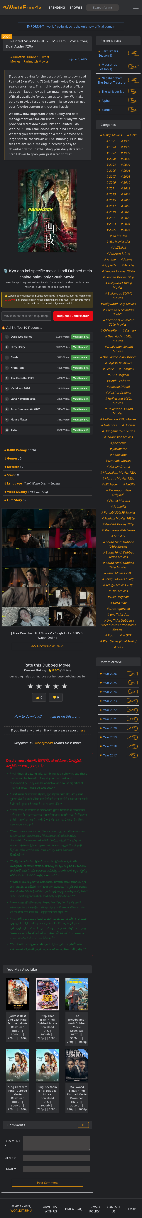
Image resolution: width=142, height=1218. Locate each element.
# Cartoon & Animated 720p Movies (119, 322)
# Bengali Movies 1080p (118, 271)
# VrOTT (125, 635)
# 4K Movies (118, 236)
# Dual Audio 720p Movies (118, 357)
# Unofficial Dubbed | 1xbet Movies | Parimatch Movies (29, 59)
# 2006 (126, 171)
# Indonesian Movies (118, 437)
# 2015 (111, 200)
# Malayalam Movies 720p (118, 472)
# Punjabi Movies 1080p (118, 518)
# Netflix (129, 484)
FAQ (79, 1209)
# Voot (110, 635)
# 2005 (111, 171)
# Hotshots (109, 425)
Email (10, 1169)
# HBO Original (118, 375)
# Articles (128, 265)
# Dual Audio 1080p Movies (119, 338)
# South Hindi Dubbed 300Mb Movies (119, 554)
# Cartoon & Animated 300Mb (119, 312)
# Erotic (108, 369)
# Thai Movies (118, 591)
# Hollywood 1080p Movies (119, 400)
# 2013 (111, 194)
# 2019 (111, 212)
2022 (7, 36)
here (82, 730)
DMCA (69, 1209)
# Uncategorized (118, 609)
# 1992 (126, 141)
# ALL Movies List (118, 242)
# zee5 (118, 647)
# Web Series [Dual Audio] (118, 641)
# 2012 (126, 188)
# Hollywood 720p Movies (118, 419)
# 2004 (126, 165)
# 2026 (126, 230)
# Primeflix (118, 506)
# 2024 (126, 224)
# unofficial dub (118, 615)
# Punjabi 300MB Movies (118, 512)
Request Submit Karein (73, 315)
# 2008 (126, 176)
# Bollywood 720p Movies (118, 304)
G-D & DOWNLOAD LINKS (47, 646)
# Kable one (118, 455)
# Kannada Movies (118, 461)
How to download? (28, 716)
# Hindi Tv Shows (118, 381)
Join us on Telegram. (65, 716)
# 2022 (126, 218)
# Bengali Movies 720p (118, 277)
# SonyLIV (118, 536)
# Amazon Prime (118, 253)
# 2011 (111, 188)
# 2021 (111, 218)
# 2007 (111, 176)
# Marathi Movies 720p (118, 478)
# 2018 (126, 206)
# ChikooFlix (109, 330)
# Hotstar (129, 425)
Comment (12, 1143)
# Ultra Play (118, 603)
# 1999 (126, 153)
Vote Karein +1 (81, 337)
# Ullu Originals (118, 597)
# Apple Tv (109, 265)
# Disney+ (129, 330)
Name (10, 1158)
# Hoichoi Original (118, 393)
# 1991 (111, 141)
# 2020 (126, 212)
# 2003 (111, 165)
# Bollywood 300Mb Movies (119, 295)
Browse (76, 8)
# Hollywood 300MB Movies (118, 411)
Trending (57, 8)
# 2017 (111, 206)
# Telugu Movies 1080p (118, 579)
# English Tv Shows (118, 363)
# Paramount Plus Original (119, 492)
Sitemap (130, 1209)
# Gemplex (126, 369)
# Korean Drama (118, 467)
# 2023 (111, 224)
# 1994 (111, 147)
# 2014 (126, 194)
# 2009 (111, 182)
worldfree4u (44, 743)
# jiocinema (118, 443)
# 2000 (111, 159)
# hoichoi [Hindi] (118, 387)
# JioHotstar (118, 449)
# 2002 (126, 159)
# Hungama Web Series (118, 431)
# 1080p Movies (111, 135)
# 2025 (111, 230)
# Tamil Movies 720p (118, 573)
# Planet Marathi (118, 501)
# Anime (110, 259)
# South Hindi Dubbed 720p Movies (119, 565)
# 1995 (126, 147)
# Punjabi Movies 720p (118, 524)
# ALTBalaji (118, 247)
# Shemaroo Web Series (118, 530)
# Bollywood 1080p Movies (119, 285)
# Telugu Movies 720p (118, 585)
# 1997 (111, 153)
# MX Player (110, 484)
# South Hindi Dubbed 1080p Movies (119, 544)
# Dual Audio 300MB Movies (118, 349)
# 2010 (126, 182)
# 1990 (132, 135)
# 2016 (126, 200)
